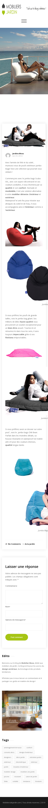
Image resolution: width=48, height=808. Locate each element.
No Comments (14, 544)
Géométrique (21, 762)
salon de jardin (31, 777)
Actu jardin (30, 544)
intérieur (34, 762)
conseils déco (9, 752)
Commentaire (11, 586)
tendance (26, 781)
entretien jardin (35, 757)
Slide (6, 781)
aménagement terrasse (12, 748)
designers (7, 757)
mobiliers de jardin (28, 772)
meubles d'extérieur (20, 767)
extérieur (7, 762)
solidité (15, 781)
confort (29, 748)
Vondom (38, 781)
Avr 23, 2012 (17, 156)
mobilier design (9, 772)
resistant (17, 777)
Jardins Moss (18, 153)
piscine (6, 777)
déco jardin (20, 757)
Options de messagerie (15, 620)
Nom (7, 606)
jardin (6, 767)
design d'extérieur (26, 752)
